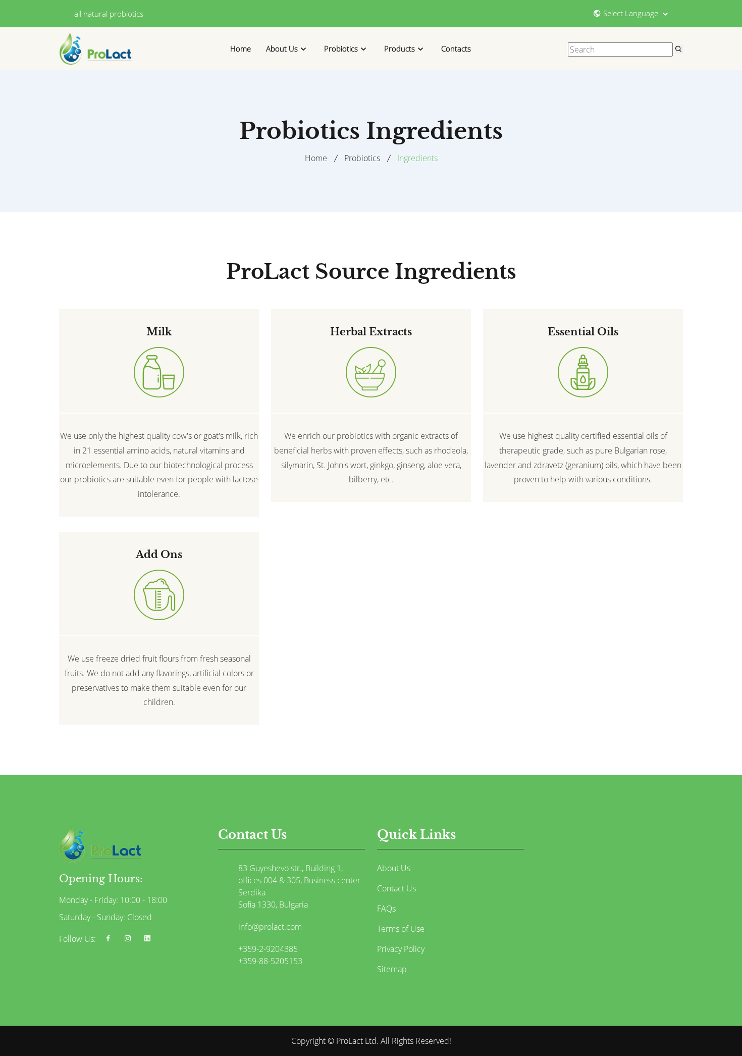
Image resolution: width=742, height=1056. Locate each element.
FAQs (386, 908)
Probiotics (341, 48)
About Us (282, 48)
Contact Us (396, 888)
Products (399, 48)
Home (240, 48)
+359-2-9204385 (268, 948)
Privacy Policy (401, 948)
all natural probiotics (108, 14)
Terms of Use (401, 928)
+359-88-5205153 (270, 961)
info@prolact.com (270, 926)
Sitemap (392, 969)
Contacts (456, 48)
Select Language (631, 12)
